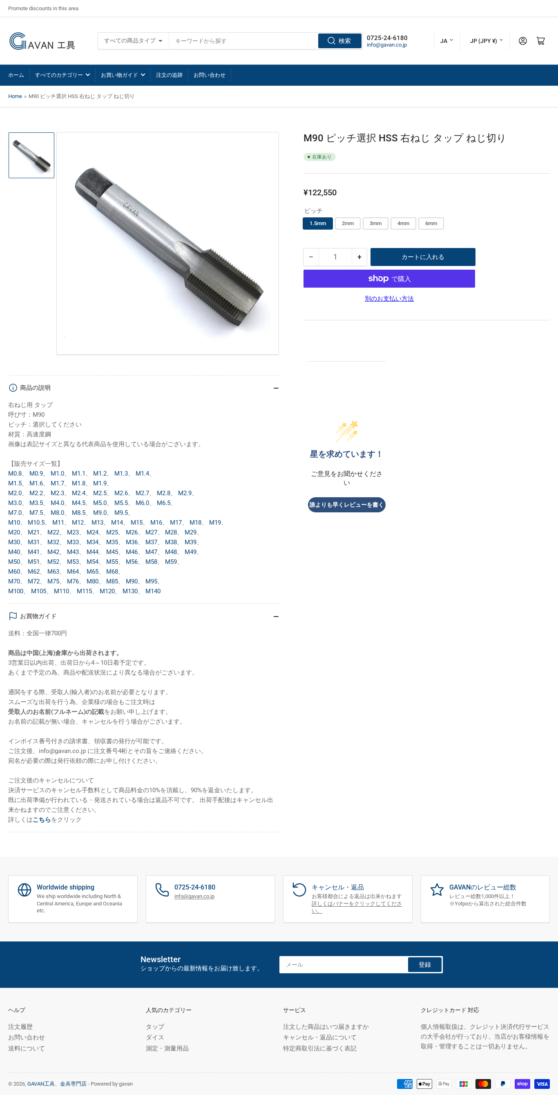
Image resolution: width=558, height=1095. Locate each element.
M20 (14, 532)
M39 (190, 542)
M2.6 (121, 493)
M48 (171, 552)
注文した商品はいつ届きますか (326, 1026)
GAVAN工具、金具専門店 (57, 1084)
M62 (34, 571)
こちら (42, 819)
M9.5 (121, 512)
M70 (14, 581)
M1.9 (100, 483)
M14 (117, 522)
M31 (34, 542)
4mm (403, 223)
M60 (14, 571)
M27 (151, 532)
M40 (14, 552)
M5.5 (121, 503)
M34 (92, 542)
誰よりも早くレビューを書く (347, 505)
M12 (78, 522)
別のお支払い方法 (389, 298)
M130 (130, 591)
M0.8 (15, 473)
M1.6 (36, 483)
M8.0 (57, 512)
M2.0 (15, 493)
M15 (137, 522)
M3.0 (15, 503)
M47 (151, 552)
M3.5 (36, 503)
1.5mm (318, 223)
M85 (112, 581)
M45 (112, 552)
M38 (171, 542)
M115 (84, 591)
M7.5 (36, 512)
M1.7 (57, 483)
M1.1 (78, 473)
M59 (171, 561)
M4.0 (57, 503)
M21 (34, 532)
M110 (61, 591)
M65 (92, 571)
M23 (73, 532)
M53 (73, 561)
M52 (53, 561)
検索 (345, 41)
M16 (156, 522)
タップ (155, 1026)
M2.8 (163, 493)
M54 (92, 561)
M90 (132, 581)
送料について (26, 1048)
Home (15, 96)
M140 (153, 591)
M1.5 (15, 483)
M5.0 (100, 503)
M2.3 (57, 493)
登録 (425, 964)
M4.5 (78, 503)
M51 (34, 561)
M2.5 (100, 493)
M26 (132, 532)
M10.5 (36, 522)
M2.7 (142, 493)
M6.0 (142, 503)
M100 (15, 591)
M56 (132, 561)
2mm (348, 223)
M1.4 (142, 473)
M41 (34, 552)
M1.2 (100, 473)
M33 (73, 542)
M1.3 (121, 473)
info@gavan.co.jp (387, 45)
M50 (14, 561)
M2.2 (36, 493)
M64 (73, 571)
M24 (92, 532)
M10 (14, 522)
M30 (14, 542)
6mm (431, 223)
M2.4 (78, 493)
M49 (190, 552)
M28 (171, 532)
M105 (38, 591)
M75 (53, 581)
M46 (132, 552)
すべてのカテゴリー (59, 75)
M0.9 (36, 473)
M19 (215, 522)
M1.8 (78, 483)
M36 (132, 542)
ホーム (16, 75)
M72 (34, 581)
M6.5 (163, 503)
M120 (107, 591)
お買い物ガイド (119, 75)
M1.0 (57, 473)
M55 (112, 561)
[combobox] (265, 40)
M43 (73, 552)
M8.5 (78, 512)
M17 (176, 522)
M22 (53, 532)
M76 (73, 581)
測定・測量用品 (167, 1048)
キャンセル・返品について (320, 1037)
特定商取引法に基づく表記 (320, 1048)
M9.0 (100, 512)
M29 (190, 532)
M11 (58, 522)
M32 (53, 542)
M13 (97, 522)
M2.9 (185, 493)
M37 (151, 542)
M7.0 (15, 512)
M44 (92, 552)
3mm (376, 223)
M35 (112, 542)
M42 (53, 552)
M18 (195, 522)
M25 (112, 532)
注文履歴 (20, 1026)
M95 (151, 581)
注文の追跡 (169, 75)
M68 (112, 571)
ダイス (155, 1037)
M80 (92, 581)
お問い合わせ (209, 75)
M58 (151, 561)
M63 (53, 571)
